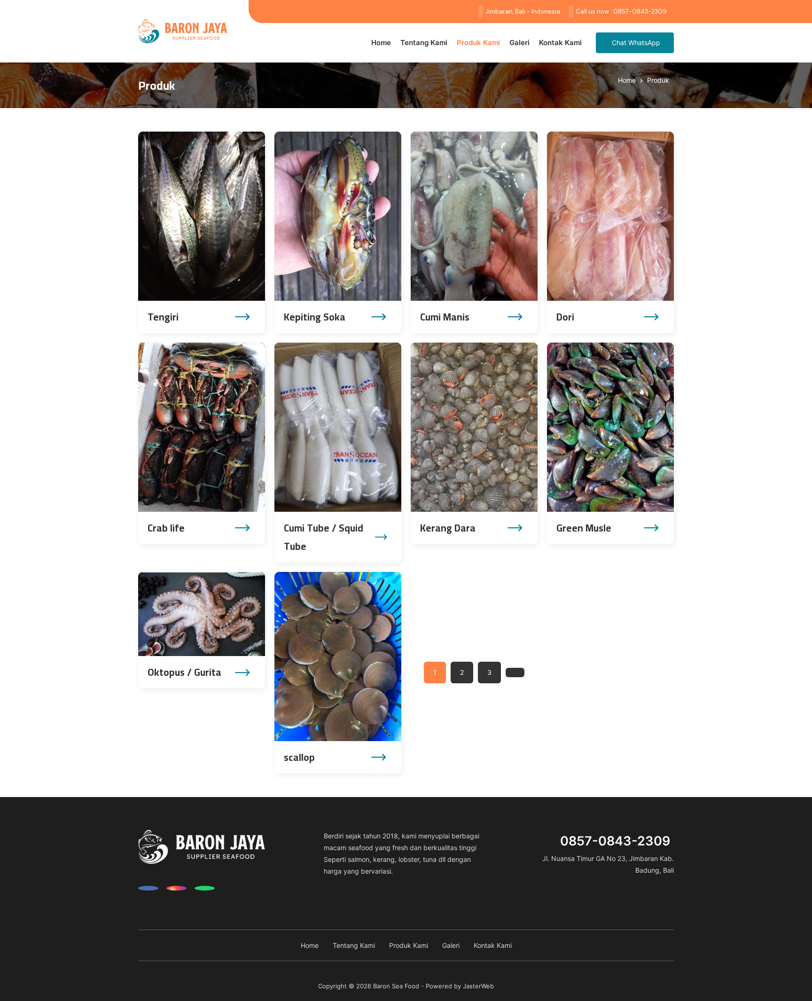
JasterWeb (478, 986)
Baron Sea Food (396, 986)
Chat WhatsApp (636, 43)
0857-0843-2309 (615, 841)
